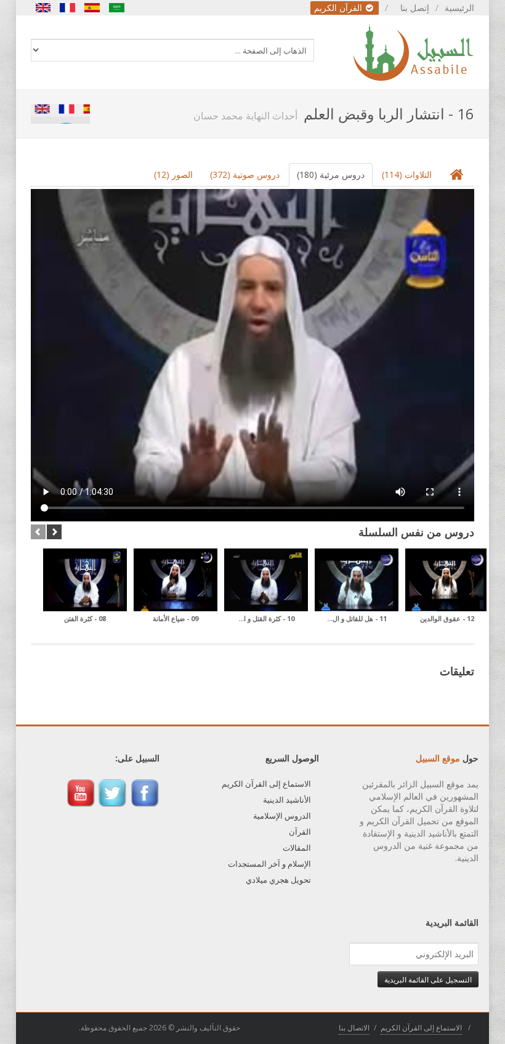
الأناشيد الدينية (287, 799)
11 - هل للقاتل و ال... (357, 618)
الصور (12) (173, 174)
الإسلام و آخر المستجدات (269, 863)
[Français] (67, 7)
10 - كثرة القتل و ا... (266, 618)
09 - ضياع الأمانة (175, 618)
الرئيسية (459, 8)
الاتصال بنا (354, 1027)
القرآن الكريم (339, 8)
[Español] (92, 7)
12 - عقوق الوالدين (447, 618)
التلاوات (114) (407, 174)
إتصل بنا (414, 8)
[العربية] (117, 7)
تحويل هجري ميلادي (278, 879)
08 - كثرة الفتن (85, 618)
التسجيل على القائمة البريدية (428, 979)
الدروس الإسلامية (282, 815)
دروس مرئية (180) (331, 174)
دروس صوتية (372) (245, 174)
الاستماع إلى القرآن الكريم (266, 783)
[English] (43, 7)
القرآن (300, 831)
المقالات (297, 847)
